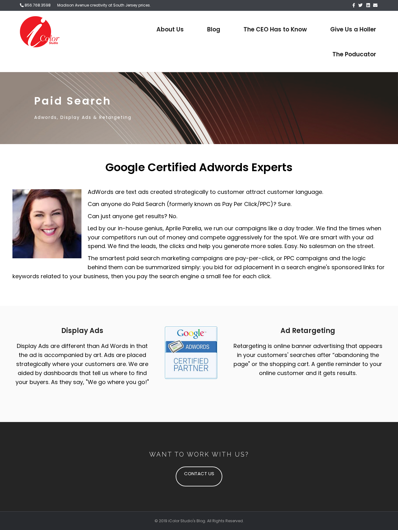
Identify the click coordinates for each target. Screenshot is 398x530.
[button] (199, 476)
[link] (170, 29)
